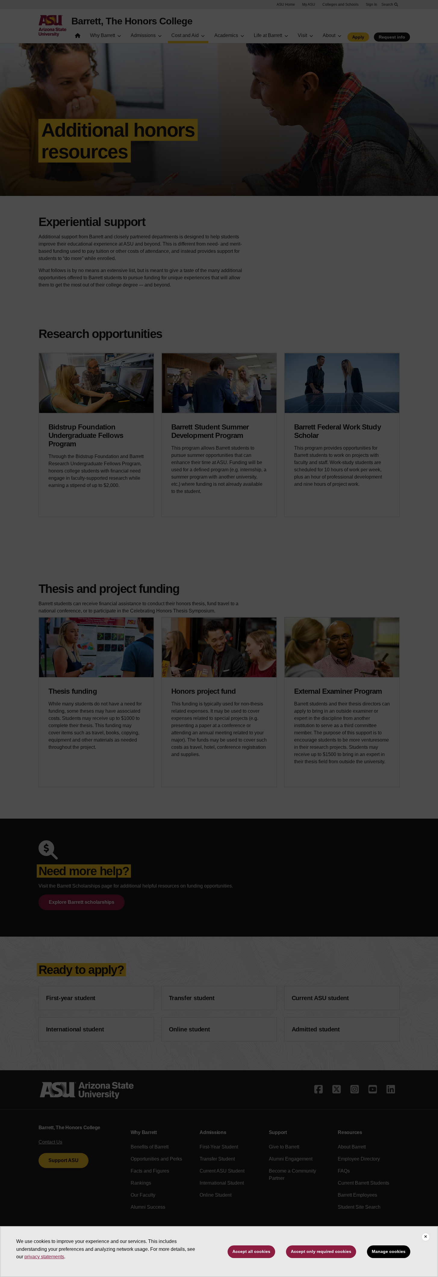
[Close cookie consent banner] (425, 1237)
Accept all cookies (251, 1251)
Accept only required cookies (321, 1251)
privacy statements (44, 1256)
